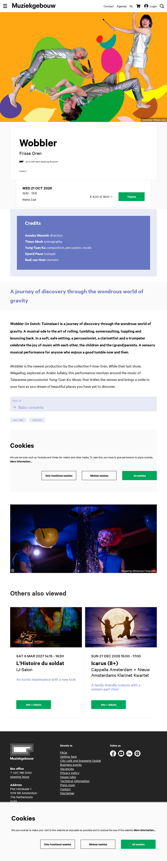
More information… (21, 461)
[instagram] (137, 753)
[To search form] (162, 6)
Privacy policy (69, 773)
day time (18, 420)
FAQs (63, 752)
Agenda (121, 6)
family (23, 171)
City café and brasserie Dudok (80, 761)
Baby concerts (30, 407)
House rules (68, 777)
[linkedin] (129, 753)
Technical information (74, 781)
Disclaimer (67, 793)
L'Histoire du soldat (40, 662)
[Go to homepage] (34, 6)
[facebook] (113, 753)
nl (131, 6)
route (13, 801)
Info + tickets (33, 705)
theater (37, 420)
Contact (109, 6)
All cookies (139, 475)
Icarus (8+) (104, 662)
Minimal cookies (99, 475)
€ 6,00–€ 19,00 (100, 197)
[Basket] (138, 6)
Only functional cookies (58, 475)
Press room (67, 785)
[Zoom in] (12, 570)
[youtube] (121, 753)
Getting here (68, 756)
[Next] (158, 662)
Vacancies (67, 769)
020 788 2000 (22, 773)
